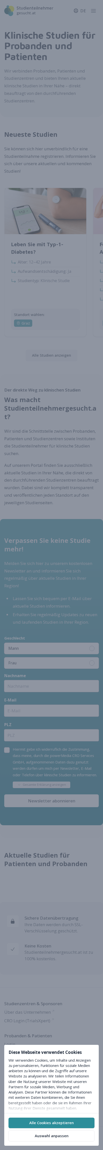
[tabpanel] (51, 1079)
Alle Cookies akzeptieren (51, 1122)
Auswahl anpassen (51, 1135)
